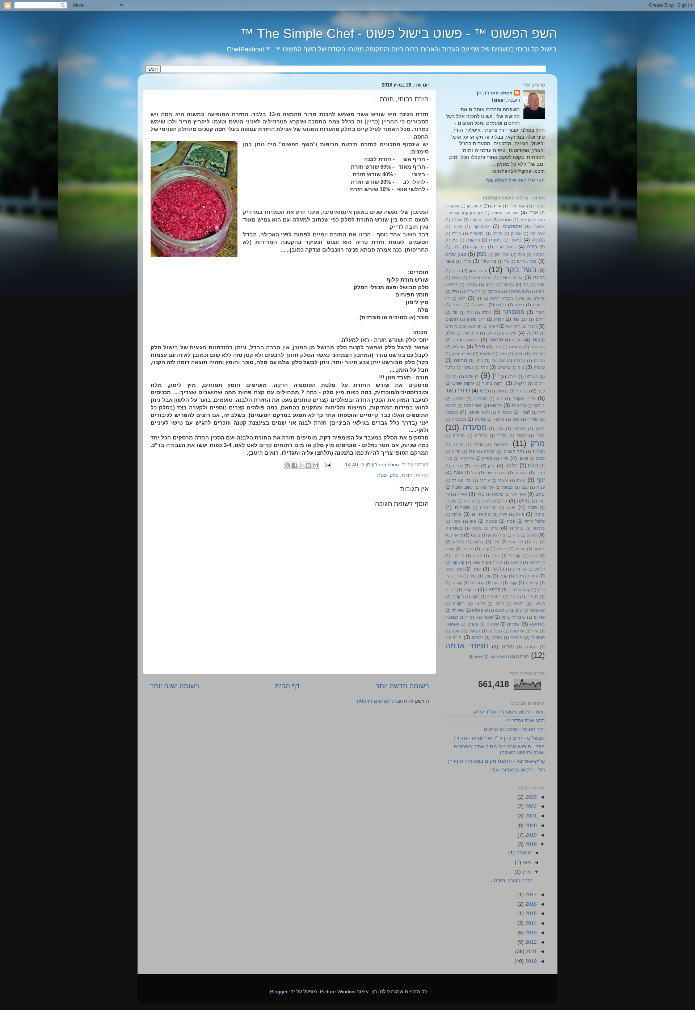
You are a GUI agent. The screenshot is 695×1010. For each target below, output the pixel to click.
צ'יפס (476, 535)
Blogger (279, 991)
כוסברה (480, 398)
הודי (540, 312)
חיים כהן (509, 333)
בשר (449, 261)
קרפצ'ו (493, 589)
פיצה (520, 514)
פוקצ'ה (450, 501)
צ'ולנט (532, 535)
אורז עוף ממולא (505, 213)
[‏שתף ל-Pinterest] (287, 465)
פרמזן (477, 528)
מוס (516, 419)
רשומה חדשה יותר (402, 686)
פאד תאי (518, 494)
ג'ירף (456, 271)
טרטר (450, 367)
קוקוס (477, 556)
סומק (540, 458)
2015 (530, 913)
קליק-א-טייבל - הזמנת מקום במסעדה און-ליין (496, 761)
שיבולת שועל (514, 617)
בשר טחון (477, 270)
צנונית (520, 549)
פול (504, 501)
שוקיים (539, 617)
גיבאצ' (508, 284)
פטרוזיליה (488, 507)
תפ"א (508, 646)
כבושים (502, 391)
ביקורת (451, 240)
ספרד (540, 473)
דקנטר (457, 305)
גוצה (541, 284)
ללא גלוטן (478, 412)
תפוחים (522, 656)
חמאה (496, 339)
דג (479, 298)
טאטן (519, 354)
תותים (497, 637)
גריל (455, 291)
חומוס (451, 319)
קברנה (468, 549)
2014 (530, 923)
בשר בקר (520, 269)
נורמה (458, 444)
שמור (488, 617)
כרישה (496, 405)
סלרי (475, 465)
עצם (525, 487)
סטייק (487, 458)
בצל (521, 254)
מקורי (521, 435)
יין (496, 375)
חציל (480, 346)
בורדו (456, 233)
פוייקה (524, 501)
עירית (485, 480)
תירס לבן (453, 637)
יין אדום (471, 376)
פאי (481, 494)
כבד (541, 391)
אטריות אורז (480, 220)
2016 (530, 904)
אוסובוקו (452, 206)
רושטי (539, 603)
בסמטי (539, 254)
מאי (526, 862)
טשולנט (531, 376)
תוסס (456, 631)
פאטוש (498, 494)
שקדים (472, 624)
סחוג (505, 458)
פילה (539, 514)
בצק (482, 254)
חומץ (532, 326)
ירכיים (540, 383)
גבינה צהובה (480, 277)
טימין (539, 367)
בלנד (456, 247)
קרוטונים (477, 583)
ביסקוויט (473, 240)
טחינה (460, 360)
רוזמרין (532, 596)
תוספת (516, 637)
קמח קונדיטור (526, 576)
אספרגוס (512, 226)
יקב (455, 376)
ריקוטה (458, 603)
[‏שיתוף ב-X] (301, 465)
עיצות (503, 480)
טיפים (503, 367)
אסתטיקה (481, 226)
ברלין (466, 261)
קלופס (539, 569)
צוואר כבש (454, 535)
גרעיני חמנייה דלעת (507, 298)
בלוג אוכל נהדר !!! (526, 720)
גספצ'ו (471, 284)
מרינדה (481, 435)
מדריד (532, 419)
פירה (503, 514)
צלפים (458, 541)
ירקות (520, 383)
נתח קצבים (514, 451)
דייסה (519, 305)
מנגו (500, 428)
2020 (530, 825)
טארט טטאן (462, 354)
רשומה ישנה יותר (174, 686)
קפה (503, 575)
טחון (479, 360)
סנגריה (457, 466)
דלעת (501, 304)
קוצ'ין (495, 556)
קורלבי (458, 556)
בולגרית (477, 233)
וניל (470, 312)
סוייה (456, 451)
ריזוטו (480, 603)
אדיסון (496, 206)
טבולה (539, 360)
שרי (535, 631)
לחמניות (505, 412)
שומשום (502, 610)
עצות (540, 487)
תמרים (531, 647)
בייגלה (516, 240)
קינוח (497, 562)
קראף (497, 583)
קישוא (478, 562)
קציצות (532, 582)
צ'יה (516, 535)
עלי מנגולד (461, 480)
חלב (490, 333)
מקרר (502, 435)
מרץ (526, 872)
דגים (462, 298)
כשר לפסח (473, 405)
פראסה (538, 528)
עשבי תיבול (462, 487)
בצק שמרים (527, 261)
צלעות (478, 542)
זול (455, 312)
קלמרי (497, 569)
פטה (532, 507)
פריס (494, 528)
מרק (537, 443)
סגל (472, 451)
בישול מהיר (505, 247)
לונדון (525, 412)
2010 (530, 961)
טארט (485, 353)
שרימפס (517, 631)
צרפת (502, 549)
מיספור (520, 428)
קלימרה (519, 569)
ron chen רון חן (495, 93)
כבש (484, 391)
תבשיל (474, 631)
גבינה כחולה (511, 277)
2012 (530, 942)
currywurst (499, 656)
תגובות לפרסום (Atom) (382, 701)
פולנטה (488, 501)
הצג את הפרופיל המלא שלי (515, 180)
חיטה (532, 333)
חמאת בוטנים (465, 339)
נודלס (479, 444)
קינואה (516, 562)
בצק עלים (455, 254)
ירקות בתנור (493, 383)
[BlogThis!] (308, 465)
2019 (530, 835)
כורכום (539, 405)
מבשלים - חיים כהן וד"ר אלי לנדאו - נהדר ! (499, 738)
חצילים (458, 346)
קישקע (458, 562)
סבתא (489, 451)
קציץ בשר (453, 576)
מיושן (540, 428)
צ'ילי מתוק (496, 535)
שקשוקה (452, 624)
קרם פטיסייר (519, 590)
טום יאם (499, 360)
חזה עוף (513, 326)
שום (519, 610)
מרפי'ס (459, 435)
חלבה (517, 340)
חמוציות (516, 347)
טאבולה (538, 354)
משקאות (501, 444)
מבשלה (451, 412)
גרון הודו (473, 291)
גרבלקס (494, 291)
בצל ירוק (502, 254)
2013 (530, 932)
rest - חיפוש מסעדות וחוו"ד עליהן (508, 712)
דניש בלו (478, 305)
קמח (476, 569)
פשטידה (454, 528)
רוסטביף (494, 596)
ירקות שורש (463, 383)
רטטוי (518, 603)
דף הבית (287, 686)
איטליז (457, 220)
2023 (530, 797)
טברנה (519, 360)
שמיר (470, 617)
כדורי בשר (457, 390)
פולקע (469, 501)
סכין (448, 458)
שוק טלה (480, 610)
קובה (533, 556)
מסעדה (475, 427)
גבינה (539, 277)
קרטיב (457, 583)
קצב (487, 576)
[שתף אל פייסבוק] (294, 465)
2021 (530, 815)
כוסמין (458, 398)
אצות (458, 226)
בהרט (497, 233)
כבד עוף (523, 391)
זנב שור (520, 319)
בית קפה (478, 247)
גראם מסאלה (519, 291)
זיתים (540, 319)
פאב (540, 494)
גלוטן (490, 284)
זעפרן (499, 319)
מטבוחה (459, 419)
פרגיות (517, 528)
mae (479, 656)
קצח (472, 576)
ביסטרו (495, 240)
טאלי (502, 354)
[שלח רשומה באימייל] (328, 464)
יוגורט (512, 376)
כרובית (518, 405)
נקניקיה (539, 451)
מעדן (540, 435)
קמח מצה (454, 569)
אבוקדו (539, 206)
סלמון (511, 465)
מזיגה (480, 419)
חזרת (407, 475)
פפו (473, 521)
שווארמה (537, 610)
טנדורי (468, 367)
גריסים (539, 298)
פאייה (462, 494)
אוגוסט (523, 852)
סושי (523, 458)
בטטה (538, 240)
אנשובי (539, 226)
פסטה (491, 521)
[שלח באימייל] (315, 465)
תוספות (538, 637)
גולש (456, 277)
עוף (540, 479)
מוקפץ (498, 419)
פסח (382, 475)
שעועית (492, 624)
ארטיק (516, 233)
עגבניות (520, 473)
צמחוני (539, 549)
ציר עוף (516, 541)
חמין (497, 347)
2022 (530, 806)
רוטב (514, 596)
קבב (485, 549)
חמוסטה (538, 347)
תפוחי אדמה (467, 645)
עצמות (507, 487)
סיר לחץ (467, 458)
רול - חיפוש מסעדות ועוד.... (515, 770)
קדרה (449, 549)
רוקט (475, 596)
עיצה (521, 480)
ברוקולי (488, 261)
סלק (394, 475)
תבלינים (495, 631)
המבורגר (513, 311)
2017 (530, 894)
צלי (496, 541)
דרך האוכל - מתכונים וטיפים (514, 729)
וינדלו (486, 312)
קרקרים (469, 590)
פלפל (456, 514)
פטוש (510, 507)
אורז (533, 212)
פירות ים (481, 514)
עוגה (458, 472)
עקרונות (487, 487)
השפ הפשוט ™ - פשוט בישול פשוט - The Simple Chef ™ (398, 33)
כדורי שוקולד (524, 398)
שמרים (513, 624)
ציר (535, 542)
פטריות (462, 507)
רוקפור (458, 596)
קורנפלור (537, 562)
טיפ (521, 367)
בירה (532, 246)
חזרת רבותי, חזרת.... (510, 880)
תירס (477, 637)
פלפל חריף (535, 521)
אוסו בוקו (474, 206)
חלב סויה (470, 333)
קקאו (513, 583)
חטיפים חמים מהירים (463, 326)
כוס (500, 398)
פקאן (456, 521)
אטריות (505, 219)
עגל (474, 473)
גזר (525, 284)
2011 (531, 951)
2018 (530, 844)
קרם (541, 590)
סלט (533, 465)
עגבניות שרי (496, 473)
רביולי (450, 590)
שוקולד (458, 610)
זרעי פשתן (476, 319)
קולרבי (514, 556)
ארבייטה (537, 233)
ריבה (500, 603)
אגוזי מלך (517, 206)
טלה (484, 367)
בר (506, 261)
